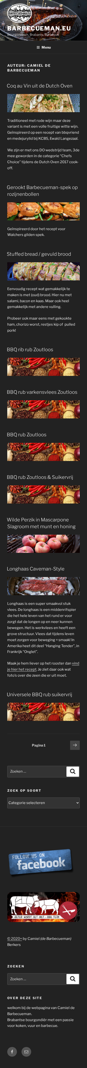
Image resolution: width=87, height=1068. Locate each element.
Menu (46, 47)
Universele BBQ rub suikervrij (39, 694)
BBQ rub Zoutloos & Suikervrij (40, 477)
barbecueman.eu (39, 28)
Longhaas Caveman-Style (36, 569)
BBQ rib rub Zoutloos (30, 349)
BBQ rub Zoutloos (26, 435)
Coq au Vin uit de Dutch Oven (39, 86)
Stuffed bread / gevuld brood (39, 254)
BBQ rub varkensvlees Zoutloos (42, 392)
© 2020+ (14, 938)
